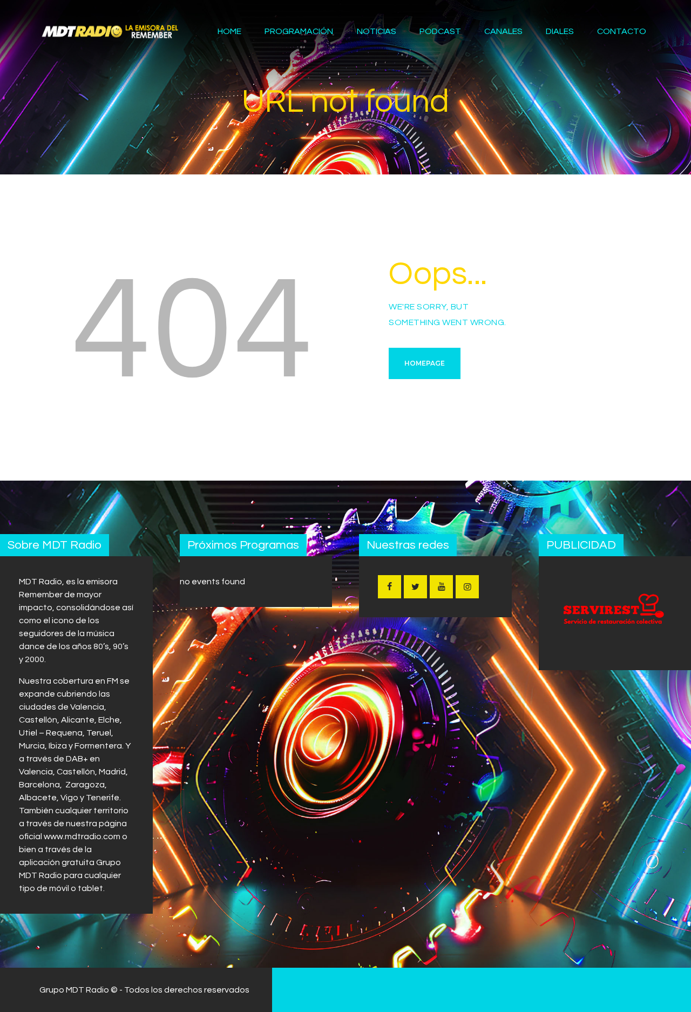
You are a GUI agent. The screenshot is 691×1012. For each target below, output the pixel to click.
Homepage (424, 363)
